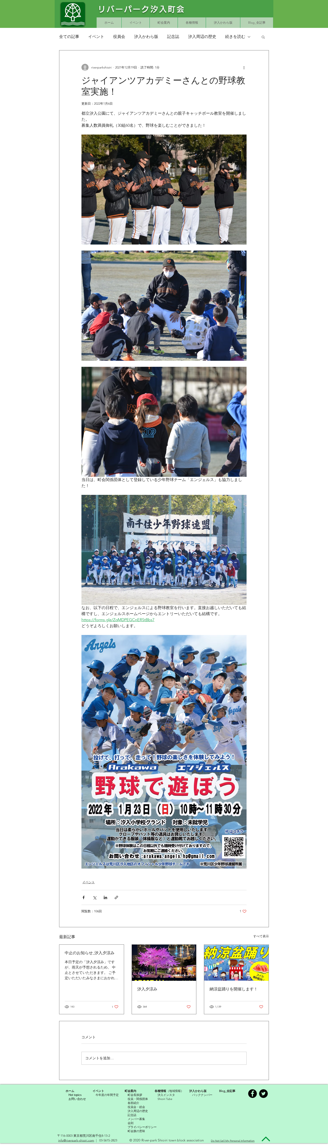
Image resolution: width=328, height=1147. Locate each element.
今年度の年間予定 (107, 1095)
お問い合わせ (77, 1099)
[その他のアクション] (244, 67)
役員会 (119, 36)
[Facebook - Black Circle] (252, 1093)
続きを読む (235, 36)
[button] (263, 37)
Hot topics (75, 1095)
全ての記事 (69, 36)
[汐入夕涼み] (164, 963)
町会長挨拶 (135, 1095)
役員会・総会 (136, 1107)
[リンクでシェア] (116, 897)
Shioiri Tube (165, 1099)
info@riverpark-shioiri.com (76, 1140)
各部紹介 (133, 1103)
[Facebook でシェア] (83, 897)
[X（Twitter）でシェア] (94, 897)
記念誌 (173, 36)
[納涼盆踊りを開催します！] (236, 963)
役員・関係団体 (138, 1099)
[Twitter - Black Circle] (263, 1093)
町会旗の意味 (136, 1131)
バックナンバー (202, 1095)
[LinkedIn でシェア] (105, 897)
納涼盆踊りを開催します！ (234, 989)
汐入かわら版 (146, 36)
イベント (96, 36)
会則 (130, 1123)
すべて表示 (261, 936)
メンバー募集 (136, 1119)
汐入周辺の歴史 (202, 36)
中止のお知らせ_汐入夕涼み (89, 953)
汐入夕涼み (147, 989)
